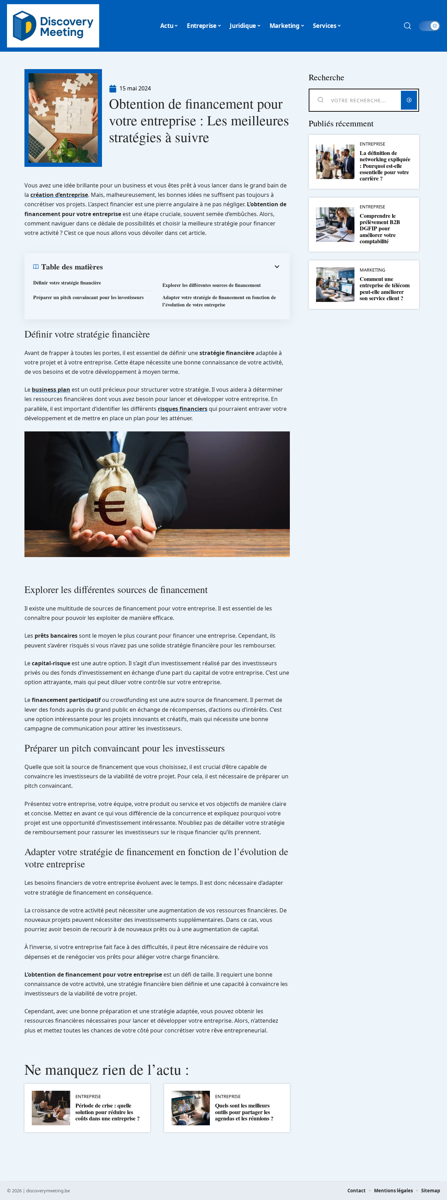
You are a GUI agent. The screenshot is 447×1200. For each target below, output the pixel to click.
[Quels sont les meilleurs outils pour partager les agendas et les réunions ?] (190, 1108)
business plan (51, 389)
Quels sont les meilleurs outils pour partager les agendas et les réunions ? (244, 1111)
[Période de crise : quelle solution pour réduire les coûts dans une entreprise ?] (51, 1108)
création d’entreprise (59, 195)
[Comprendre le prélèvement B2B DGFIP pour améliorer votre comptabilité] (335, 224)
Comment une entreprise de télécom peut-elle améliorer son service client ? (385, 288)
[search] (407, 26)
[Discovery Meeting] (53, 26)
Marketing (372, 270)
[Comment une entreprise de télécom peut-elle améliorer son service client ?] (335, 284)
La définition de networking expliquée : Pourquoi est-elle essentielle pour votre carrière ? (385, 166)
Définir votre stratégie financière (67, 282)
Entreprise (88, 1096)
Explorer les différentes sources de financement (211, 285)
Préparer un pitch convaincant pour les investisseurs (88, 297)
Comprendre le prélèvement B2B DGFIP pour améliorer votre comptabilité (380, 228)
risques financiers (182, 409)
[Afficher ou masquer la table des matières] (192, 266)
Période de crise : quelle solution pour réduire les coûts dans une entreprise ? (107, 1111)
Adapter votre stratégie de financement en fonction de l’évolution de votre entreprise (219, 301)
